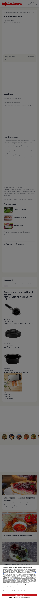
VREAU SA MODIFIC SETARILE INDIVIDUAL (19, 597)
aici (14, 579)
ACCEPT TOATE (19, 595)
